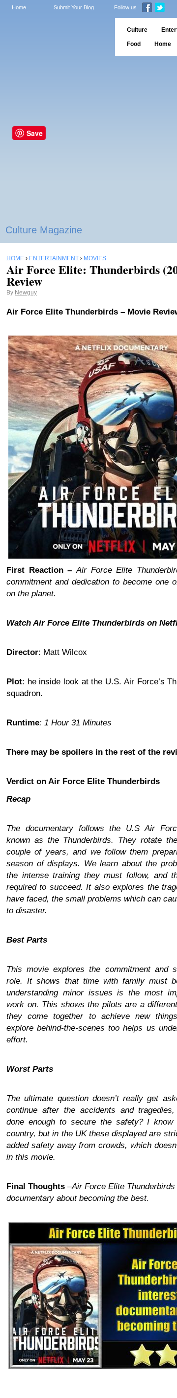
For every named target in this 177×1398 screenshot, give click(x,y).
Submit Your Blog (74, 7)
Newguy (26, 292)
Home (19, 7)
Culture (137, 29)
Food (134, 44)
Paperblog (54, 37)
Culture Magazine (43, 230)
